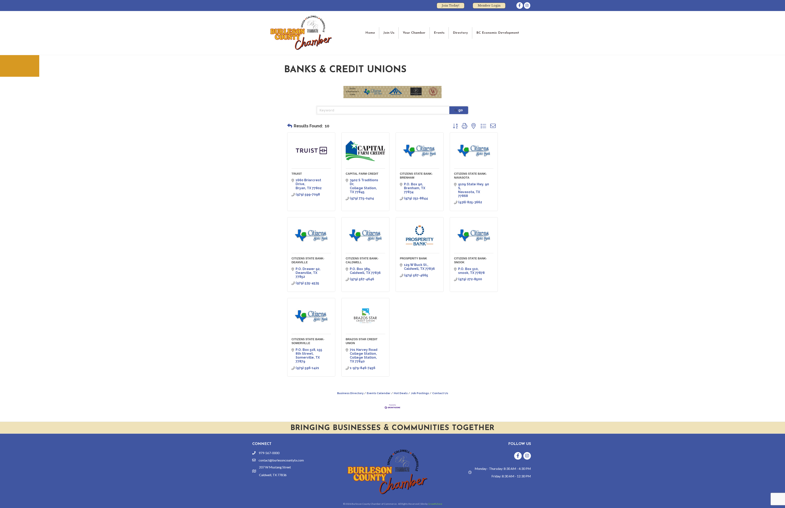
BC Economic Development (497, 32)
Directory (460, 32)
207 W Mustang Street (275, 467)
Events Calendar (378, 393)
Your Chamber (414, 32)
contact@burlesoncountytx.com (281, 460)
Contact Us (440, 393)
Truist (297, 173)
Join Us (388, 32)
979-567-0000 (269, 453)
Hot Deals (401, 393)
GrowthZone (435, 503)
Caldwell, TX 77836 (273, 475)
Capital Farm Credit (362, 173)
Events (439, 32)
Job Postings (420, 393)
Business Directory (350, 393)
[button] (289, 126)
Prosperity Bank (413, 258)
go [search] (460, 110)
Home (370, 32)
